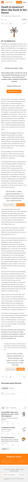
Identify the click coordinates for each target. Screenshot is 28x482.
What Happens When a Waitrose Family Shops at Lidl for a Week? (10, 440)
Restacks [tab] (11, 388)
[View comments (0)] (6, 23)
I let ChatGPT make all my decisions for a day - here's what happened (10, 414)
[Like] (2, 23)
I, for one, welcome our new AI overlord (9, 418)
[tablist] (8, 388)
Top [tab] (3, 408)
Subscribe (19, 2)
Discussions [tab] (13, 408)
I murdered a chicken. (8, 427)
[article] (14, 418)
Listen (24, 19)
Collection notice (14, 471)
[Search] (25, 407)
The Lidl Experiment (7, 437)
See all (4, 449)
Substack (6, 478)
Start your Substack (10, 474)
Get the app (22, 474)
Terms (22, 469)
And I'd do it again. (6, 429)
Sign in (24, 2)
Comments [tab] (5, 388)
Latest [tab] (7, 408)
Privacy (17, 469)
